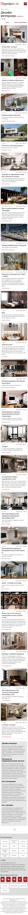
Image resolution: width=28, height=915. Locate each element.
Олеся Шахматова (6, 422)
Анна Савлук (5, 356)
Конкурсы (5, 890)
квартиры (4, 44)
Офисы (23, 850)
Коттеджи (23, 846)
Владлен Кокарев (6, 320)
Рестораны (14, 855)
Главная (2, 9)
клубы (3, 611)
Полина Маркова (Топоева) (8, 55)
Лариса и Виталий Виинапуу (8, 121)
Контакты (5, 885)
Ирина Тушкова (5, 588)
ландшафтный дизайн (7, 206)
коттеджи (4, 113)
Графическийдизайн (14, 841)
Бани (23, 855)
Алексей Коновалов (6, 150)
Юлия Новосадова (6, 524)
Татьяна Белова (5, 184)
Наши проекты (23, 885)
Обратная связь (14, 885)
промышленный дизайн (7, 272)
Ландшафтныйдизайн (5, 850)
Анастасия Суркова (6, 452)
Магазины (14, 850)
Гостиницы (4, 841)
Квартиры (5, 846)
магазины (4, 243)
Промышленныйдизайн (4, 855)
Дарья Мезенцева (6, 90)
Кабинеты (23, 841)
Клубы (14, 846)
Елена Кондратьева (6, 220)
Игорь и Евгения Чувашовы (8, 249)
